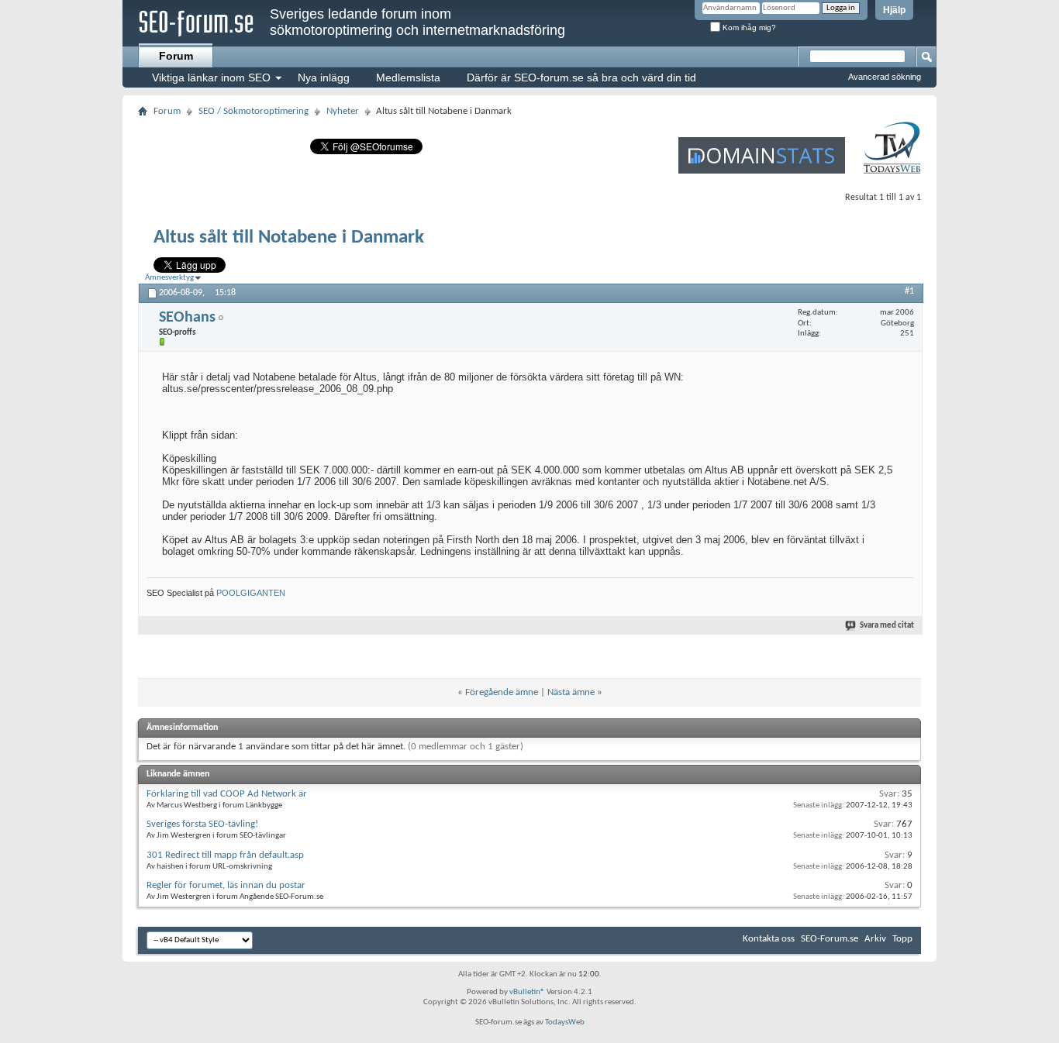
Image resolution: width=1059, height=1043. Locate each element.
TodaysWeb (565, 1022)
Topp (902, 939)
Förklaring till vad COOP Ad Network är (227, 794)
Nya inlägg (324, 77)
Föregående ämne (501, 692)
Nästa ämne (571, 692)
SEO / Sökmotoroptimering (253, 111)
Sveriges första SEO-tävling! (202, 824)
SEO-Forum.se (829, 939)
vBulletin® (527, 992)
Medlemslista (408, 77)
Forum (176, 56)
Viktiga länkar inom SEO (211, 77)
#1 (909, 291)
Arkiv (875, 939)
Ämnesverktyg (169, 278)
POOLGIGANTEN (250, 592)
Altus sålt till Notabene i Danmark (289, 237)
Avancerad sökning (884, 76)
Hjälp (894, 10)
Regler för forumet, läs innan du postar (226, 885)
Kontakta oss (769, 939)
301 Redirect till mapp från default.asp (225, 855)
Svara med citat (887, 625)
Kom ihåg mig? (748, 27)
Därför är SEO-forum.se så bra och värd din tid (581, 77)
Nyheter (342, 111)
